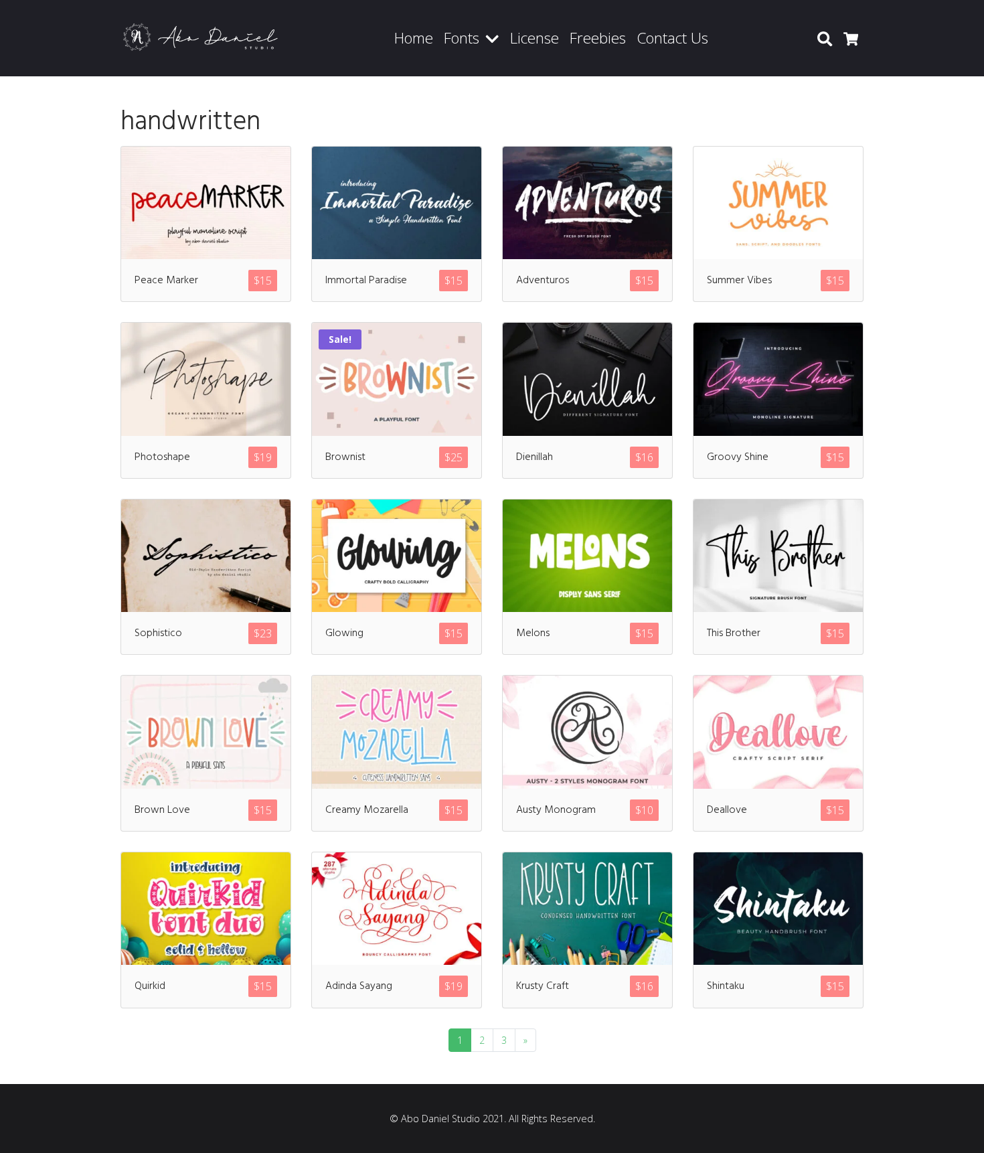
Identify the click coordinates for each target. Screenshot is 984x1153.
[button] (495, 38)
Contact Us (672, 37)
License (534, 37)
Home (413, 37)
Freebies (598, 37)
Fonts (461, 37)
